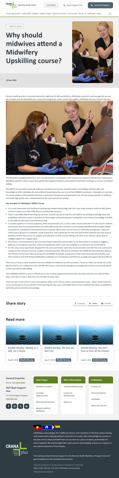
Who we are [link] (82, 14)
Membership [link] (91, 14)
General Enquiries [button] (101, 5)
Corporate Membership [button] (69, 394)
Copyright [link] (79, 464)
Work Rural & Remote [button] (45, 402)
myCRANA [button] (51, 5)
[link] (23, 335)
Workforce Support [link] (45, 14)
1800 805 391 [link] (11, 398)
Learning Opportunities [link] (13, 14)
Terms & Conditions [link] (42, 464)
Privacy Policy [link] (57, 464)
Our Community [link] (72, 14)
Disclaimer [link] (69, 464)
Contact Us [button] (96, 386)
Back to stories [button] (16, 26)
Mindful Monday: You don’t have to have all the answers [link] (95, 349)
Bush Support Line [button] (75, 5)
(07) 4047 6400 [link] (18, 382)
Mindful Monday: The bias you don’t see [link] (59, 349)
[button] (110, 13)
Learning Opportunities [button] (42, 394)
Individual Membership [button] (73, 386)
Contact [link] (98, 14)
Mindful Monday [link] (27, 360)
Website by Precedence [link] (43, 471)
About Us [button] (67, 402)
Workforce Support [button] (44, 386)
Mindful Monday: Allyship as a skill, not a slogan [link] (23, 349)
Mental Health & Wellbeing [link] (29, 14)
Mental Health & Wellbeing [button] (43, 409)
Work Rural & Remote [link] (59, 14)
